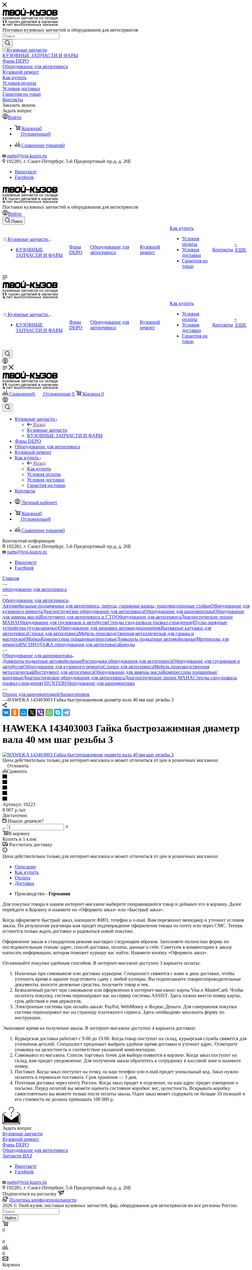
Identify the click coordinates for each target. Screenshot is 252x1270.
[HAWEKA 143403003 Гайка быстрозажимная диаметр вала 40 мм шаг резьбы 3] (88, 754)
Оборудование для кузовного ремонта (63, 666)
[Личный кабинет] (5, 362)
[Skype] (57, 712)
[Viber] (40, 712)
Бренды (127, 644)
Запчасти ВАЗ (17, 1155)
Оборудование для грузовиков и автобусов (63, 622)
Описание (25, 866)
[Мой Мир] (23, 712)
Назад (39, 424)
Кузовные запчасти (47, 430)
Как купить (39, 468)
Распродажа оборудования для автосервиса (127, 661)
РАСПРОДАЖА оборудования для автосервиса (69, 644)
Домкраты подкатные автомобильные (156, 639)
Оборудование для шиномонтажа (179, 611)
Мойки (33, 639)
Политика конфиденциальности (43, 1199)
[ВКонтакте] (6, 712)
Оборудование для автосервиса (148, 617)
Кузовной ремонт (20, 1139)
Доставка (24, 883)
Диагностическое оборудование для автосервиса (93, 611)
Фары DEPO (15, 1144)
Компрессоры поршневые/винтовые (79, 639)
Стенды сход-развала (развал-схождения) (150, 622)
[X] (32, 712)
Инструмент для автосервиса (63, 672)
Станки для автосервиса (53, 633)
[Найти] (7, 43)
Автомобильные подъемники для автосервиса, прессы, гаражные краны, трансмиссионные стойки (106, 605)
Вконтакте (26, 171)
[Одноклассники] (14, 712)
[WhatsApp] (49, 712)
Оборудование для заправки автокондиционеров (109, 628)
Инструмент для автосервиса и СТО (77, 617)
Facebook (24, 177)
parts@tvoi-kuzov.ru (27, 155)
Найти (10, 1218)
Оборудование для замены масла (128, 672)
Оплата (22, 877)
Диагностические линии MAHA (159, 677)
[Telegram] (66, 712)
